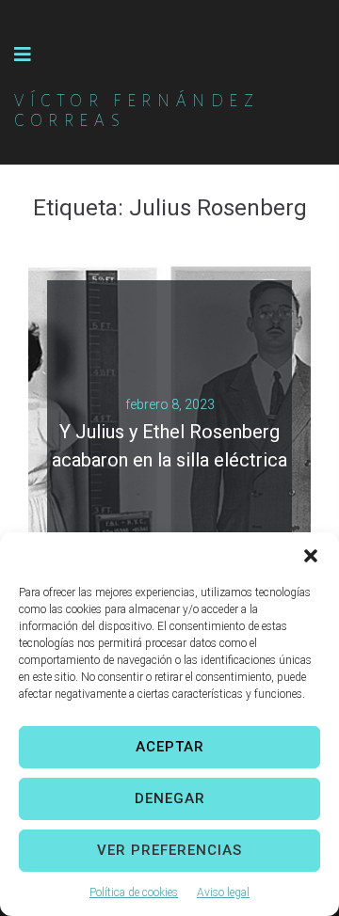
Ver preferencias (169, 850)
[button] (310, 555)
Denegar (170, 798)
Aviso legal (223, 892)
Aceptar (170, 746)
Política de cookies (133, 892)
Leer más (162, 476)
